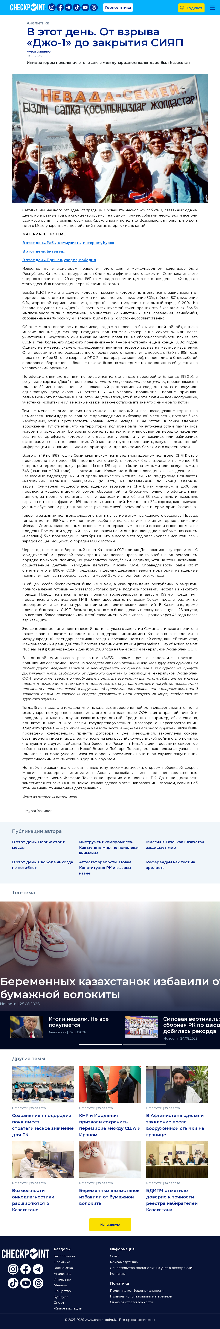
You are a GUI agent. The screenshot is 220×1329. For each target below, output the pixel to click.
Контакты (117, 1274)
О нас (114, 1256)
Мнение (60, 1285)
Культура (61, 1297)
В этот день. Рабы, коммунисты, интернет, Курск (68, 243)
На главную (110, 1225)
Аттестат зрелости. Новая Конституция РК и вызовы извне (105, 867)
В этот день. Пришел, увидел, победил (59, 260)
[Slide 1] (100, 1044)
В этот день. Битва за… (44, 251)
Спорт (59, 1303)
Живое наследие (68, 1308)
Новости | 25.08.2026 (20, 1003)
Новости (171, 1038)
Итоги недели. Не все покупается (79, 1022)
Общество (62, 1291)
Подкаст (193, 8)
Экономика (63, 1268)
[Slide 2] (144, 1044)
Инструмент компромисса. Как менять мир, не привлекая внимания (109, 847)
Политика (62, 1262)
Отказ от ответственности (131, 1302)
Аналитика (38, 23)
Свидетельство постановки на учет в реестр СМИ (151, 1268)
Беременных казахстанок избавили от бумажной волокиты (109, 1197)
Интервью (62, 1279)
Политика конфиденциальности (136, 1291)
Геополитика (118, 7)
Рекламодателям (124, 1262)
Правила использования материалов (141, 1296)
